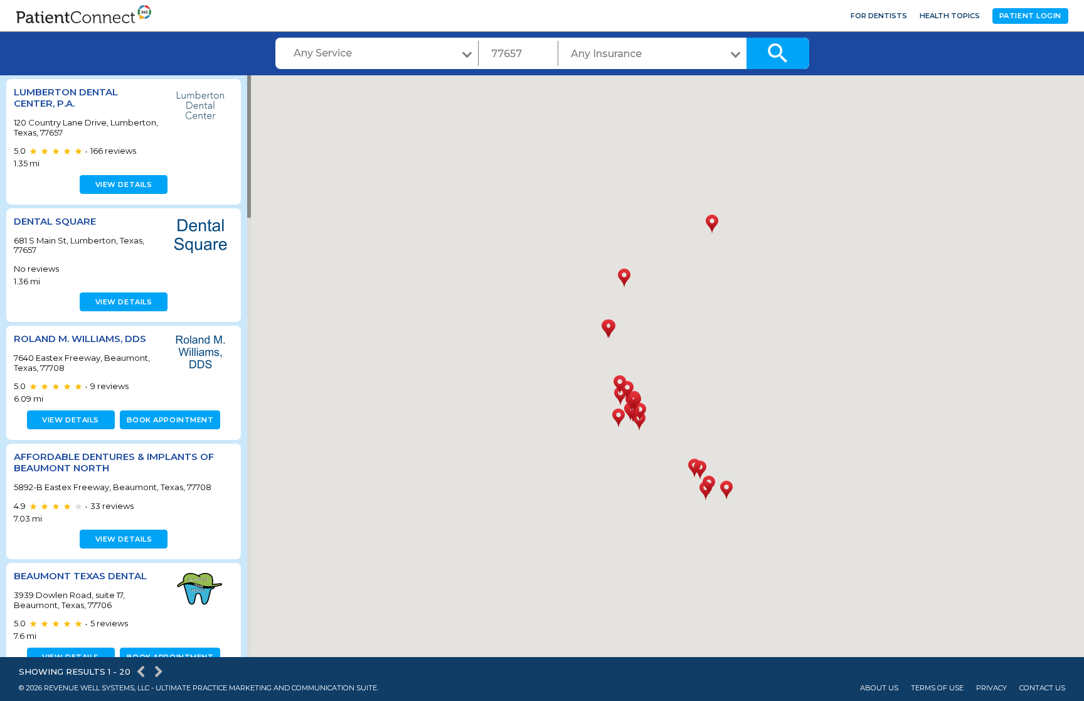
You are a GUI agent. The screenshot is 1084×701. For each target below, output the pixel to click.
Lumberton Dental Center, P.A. (66, 97)
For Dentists (879, 15)
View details (123, 184)
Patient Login (1030, 15)
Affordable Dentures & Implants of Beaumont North (114, 462)
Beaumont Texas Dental (80, 576)
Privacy (991, 688)
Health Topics (950, 15)
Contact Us (1042, 688)
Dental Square (55, 221)
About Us (879, 688)
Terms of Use (937, 688)
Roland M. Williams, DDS (80, 339)
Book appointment (170, 419)
